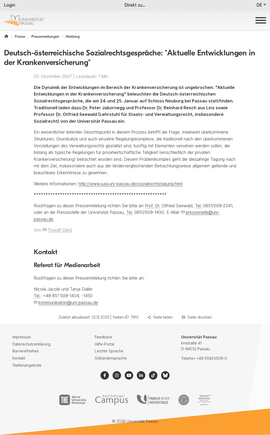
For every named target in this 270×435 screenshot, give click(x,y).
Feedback (103, 337)
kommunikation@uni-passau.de (68, 302)
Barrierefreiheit (25, 351)
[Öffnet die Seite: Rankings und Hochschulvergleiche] (72, 400)
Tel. (198, 205)
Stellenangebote (26, 365)
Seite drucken (199, 317)
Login (9, 5)
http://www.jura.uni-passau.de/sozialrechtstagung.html (130, 183)
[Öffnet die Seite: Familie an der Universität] (153, 400)
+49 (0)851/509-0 (211, 358)
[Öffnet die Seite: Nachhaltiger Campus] (111, 400)
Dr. (85, 107)
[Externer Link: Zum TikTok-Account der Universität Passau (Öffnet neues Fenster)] (153, 375)
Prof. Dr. (152, 205)
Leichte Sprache (109, 351)
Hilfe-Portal (104, 344)
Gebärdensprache (111, 358)
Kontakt (18, 358)
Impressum (21, 337)
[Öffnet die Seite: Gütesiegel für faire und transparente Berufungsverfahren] (184, 400)
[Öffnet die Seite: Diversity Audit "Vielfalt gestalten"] (204, 400)
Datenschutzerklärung (31, 344)
